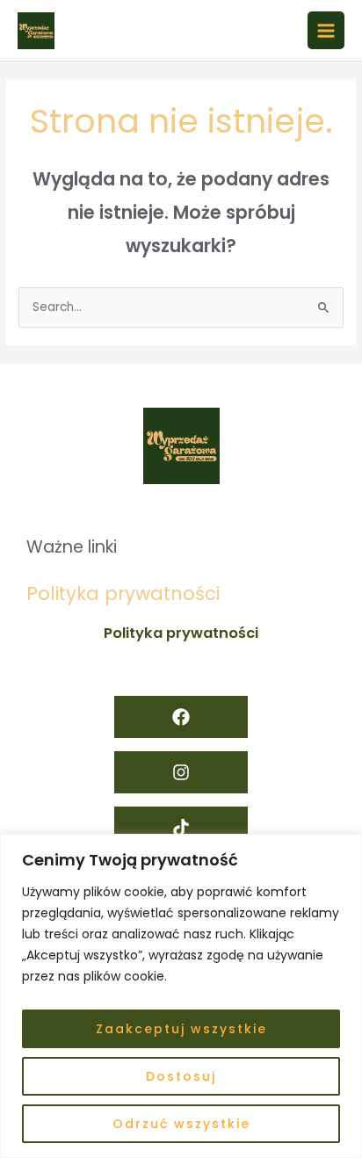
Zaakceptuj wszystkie (181, 1029)
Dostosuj (181, 1076)
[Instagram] (181, 772)
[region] (181, 996)
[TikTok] (181, 828)
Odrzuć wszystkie (181, 1124)
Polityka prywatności (123, 593)
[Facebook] (181, 717)
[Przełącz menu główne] (326, 30)
